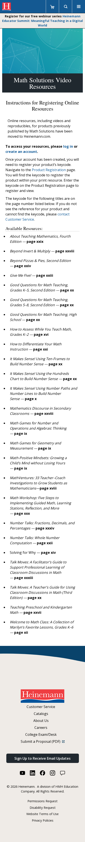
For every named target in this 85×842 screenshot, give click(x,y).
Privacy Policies (42, 820)
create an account (21, 151)
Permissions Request (42, 801)
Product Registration (49, 169)
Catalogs (41, 713)
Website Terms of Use (42, 814)
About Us (41, 720)
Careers (40, 727)
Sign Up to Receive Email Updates (42, 758)
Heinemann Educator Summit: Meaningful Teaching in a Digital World (42, 20)
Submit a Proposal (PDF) (41, 741)
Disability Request (43, 808)
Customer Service (41, 706)
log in (68, 146)
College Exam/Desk (41, 734)
